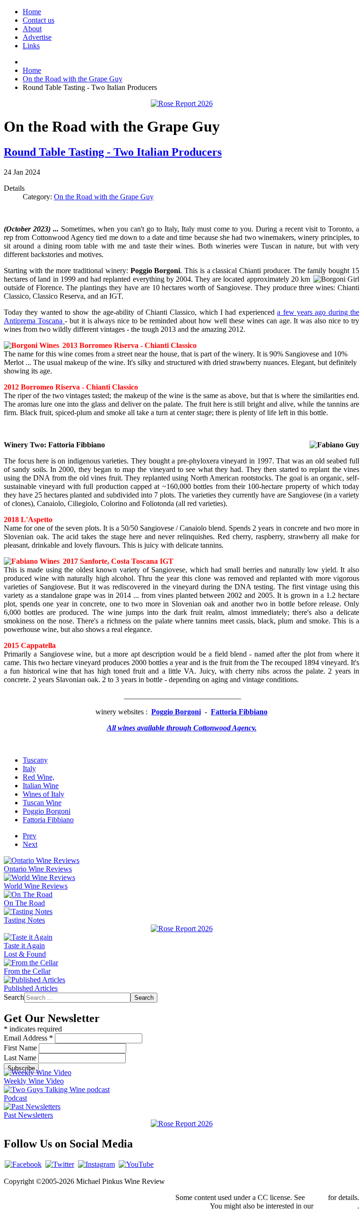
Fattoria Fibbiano (48, 820)
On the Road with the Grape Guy (104, 197)
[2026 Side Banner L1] (182, 929)
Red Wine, (38, 777)
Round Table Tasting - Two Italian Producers (113, 152)
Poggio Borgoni (46, 811)
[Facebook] (23, 1164)
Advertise (37, 37)
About (32, 29)
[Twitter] (59, 1164)
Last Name (21, 1058)
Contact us (38, 20)
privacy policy (336, 1206)
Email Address (28, 1038)
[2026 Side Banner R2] (182, 1124)
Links (31, 46)
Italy (29, 769)
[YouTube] (136, 1164)
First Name (21, 1048)
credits (316, 1197)
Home (32, 12)
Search (14, 997)
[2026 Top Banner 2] (182, 103)
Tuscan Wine (42, 803)
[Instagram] (96, 1164)
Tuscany (35, 760)
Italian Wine (41, 786)
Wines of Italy (43, 794)
